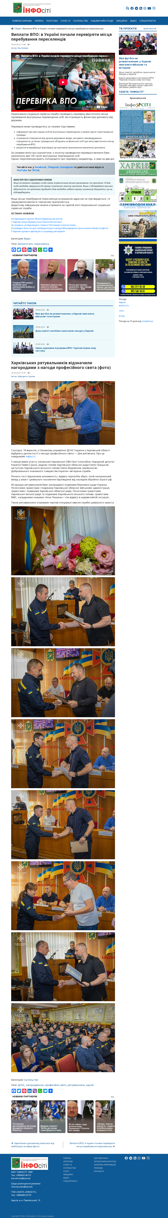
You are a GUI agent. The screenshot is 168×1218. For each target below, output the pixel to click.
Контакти (99, 1171)
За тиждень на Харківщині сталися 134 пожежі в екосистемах (43, 225)
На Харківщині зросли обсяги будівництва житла (36, 218)
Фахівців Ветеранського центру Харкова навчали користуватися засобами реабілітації (136, 85)
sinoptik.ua (147, 321)
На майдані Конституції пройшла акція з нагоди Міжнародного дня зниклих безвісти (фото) (59, 228)
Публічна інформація (105, 1164)
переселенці (41, 243)
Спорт (66, 1171)
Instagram (66, 167)
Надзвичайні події (102, 20)
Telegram (53, 167)
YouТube (22, 170)
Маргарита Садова (26, 376)
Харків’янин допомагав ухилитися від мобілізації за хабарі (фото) (32, 1145)
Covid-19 (65, 20)
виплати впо (25, 243)
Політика (52, 20)
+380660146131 (23, 1175)
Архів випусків (149, 28)
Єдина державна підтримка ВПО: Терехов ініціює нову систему (65, 349)
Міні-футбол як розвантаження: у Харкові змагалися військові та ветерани (64, 315)
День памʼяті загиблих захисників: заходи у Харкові (64, 330)
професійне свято (55, 1085)
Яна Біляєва (23, 48)
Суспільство (80, 20)
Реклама (98, 1168)
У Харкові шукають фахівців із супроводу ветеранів (38, 231)
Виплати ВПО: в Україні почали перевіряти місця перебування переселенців (92, 1145)
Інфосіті (30, 456)
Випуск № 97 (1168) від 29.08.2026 (138, 157)
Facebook (40, 167)
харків (89, 1085)
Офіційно (121, 20)
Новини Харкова (22, 20)
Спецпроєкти (148, 20)
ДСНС (21, 1085)
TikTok (35, 170)
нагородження (35, 1085)
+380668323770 (23, 1195)
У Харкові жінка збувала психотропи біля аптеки (36, 221)
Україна (39, 20)
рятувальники (76, 1085)
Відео (133, 20)
